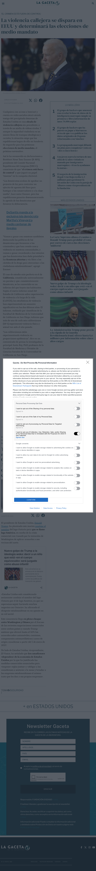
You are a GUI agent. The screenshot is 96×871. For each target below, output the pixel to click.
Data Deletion (35, 508)
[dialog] (48, 435)
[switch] (77, 408)
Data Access (48, 508)
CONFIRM (31, 500)
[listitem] (48, 403)
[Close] (88, 363)
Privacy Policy (61, 508)
